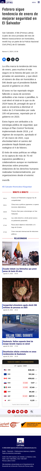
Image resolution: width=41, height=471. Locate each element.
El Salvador (7, 187)
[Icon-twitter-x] (13, 411)
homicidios (18, 187)
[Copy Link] (13, 59)
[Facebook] (4, 59)
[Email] (17, 59)
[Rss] (26, 411)
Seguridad (28, 187)
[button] (31, 411)
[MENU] (39, 2)
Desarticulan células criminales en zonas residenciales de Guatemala (19, 352)
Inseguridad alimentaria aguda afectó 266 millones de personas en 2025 (20, 306)
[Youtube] (17, 411)
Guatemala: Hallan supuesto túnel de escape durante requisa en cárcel (18, 342)
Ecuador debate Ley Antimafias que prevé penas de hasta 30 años (20, 270)
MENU (34, 2)
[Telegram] (22, 411)
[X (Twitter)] (8, 59)
